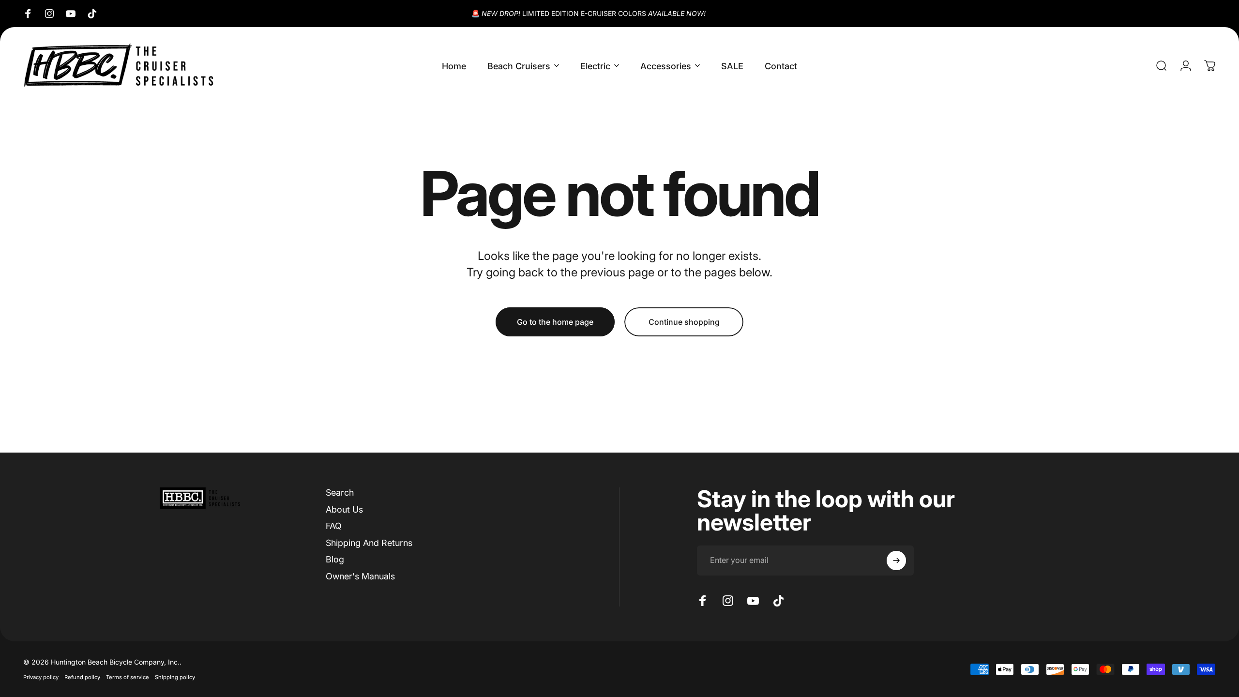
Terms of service (127, 677)
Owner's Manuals (360, 576)
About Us (344, 509)
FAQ (334, 526)
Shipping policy (175, 677)
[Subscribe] (896, 560)
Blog (335, 559)
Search (340, 492)
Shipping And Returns (369, 543)
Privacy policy (41, 677)
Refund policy (82, 677)
